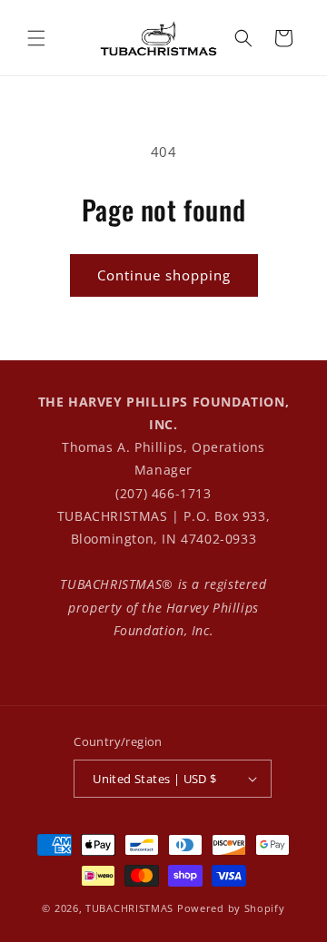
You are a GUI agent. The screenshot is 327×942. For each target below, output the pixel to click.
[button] (36, 38)
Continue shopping (164, 275)
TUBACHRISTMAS (129, 908)
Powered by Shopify (231, 908)
